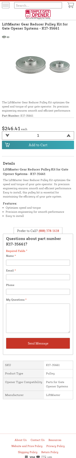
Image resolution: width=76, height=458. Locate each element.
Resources (55, 440)
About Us (21, 440)
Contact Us (38, 440)
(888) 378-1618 (48, 231)
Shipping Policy (27, 452)
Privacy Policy (55, 446)
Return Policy (49, 452)
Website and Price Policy (26, 446)
